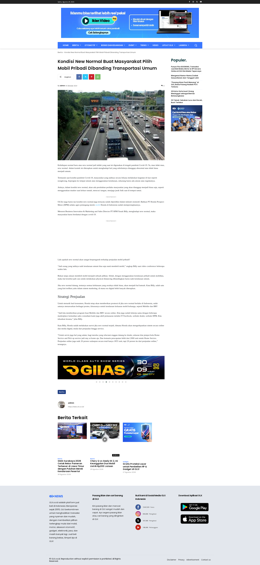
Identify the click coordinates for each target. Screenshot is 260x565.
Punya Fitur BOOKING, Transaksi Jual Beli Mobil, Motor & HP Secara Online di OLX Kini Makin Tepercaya (186, 69)
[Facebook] (189, 2)
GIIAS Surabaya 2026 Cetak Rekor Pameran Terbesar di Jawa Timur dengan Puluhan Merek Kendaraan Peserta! (71, 466)
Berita (60, 52)
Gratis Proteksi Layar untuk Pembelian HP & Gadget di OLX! (135, 466)
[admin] (61, 404)
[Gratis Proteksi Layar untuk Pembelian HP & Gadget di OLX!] (137, 441)
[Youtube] (200, 2)
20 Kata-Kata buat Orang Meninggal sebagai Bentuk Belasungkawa (183, 93)
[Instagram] (193, 2)
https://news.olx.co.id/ (76, 407)
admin (62, 86)
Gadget (126, 461)
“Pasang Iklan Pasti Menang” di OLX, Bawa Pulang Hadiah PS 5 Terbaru (185, 84)
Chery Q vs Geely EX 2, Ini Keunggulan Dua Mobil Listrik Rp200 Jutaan (104, 463)
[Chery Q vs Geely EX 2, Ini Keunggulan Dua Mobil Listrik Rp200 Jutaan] (104, 439)
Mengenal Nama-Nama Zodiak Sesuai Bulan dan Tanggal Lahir (185, 77)
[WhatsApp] (97, 77)
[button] (196, 45)
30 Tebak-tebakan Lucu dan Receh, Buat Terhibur (186, 101)
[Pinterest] (91, 77)
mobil (98, 205)
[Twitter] (197, 2)
